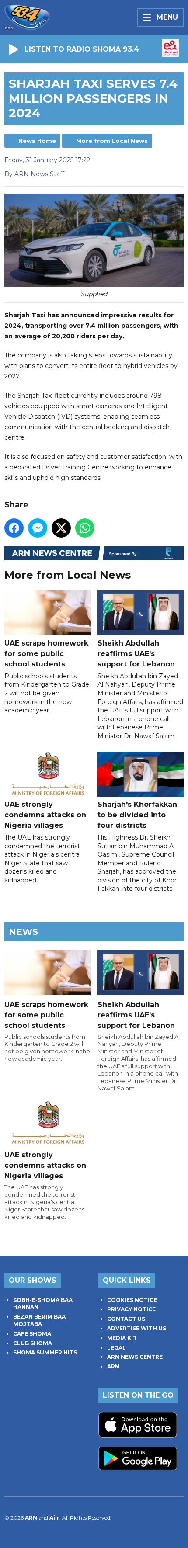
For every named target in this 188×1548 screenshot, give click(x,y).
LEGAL (116, 1347)
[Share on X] (61, 528)
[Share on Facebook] (14, 528)
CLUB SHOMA (32, 1343)
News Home (37, 140)
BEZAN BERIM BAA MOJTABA (39, 1320)
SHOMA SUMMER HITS (45, 1352)
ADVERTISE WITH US (136, 1328)
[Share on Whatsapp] (84, 528)
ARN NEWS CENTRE (135, 1357)
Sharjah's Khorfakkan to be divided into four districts (137, 814)
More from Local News (112, 140)
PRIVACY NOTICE (131, 1309)
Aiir (54, 1517)
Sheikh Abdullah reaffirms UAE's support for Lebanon (136, 653)
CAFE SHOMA (32, 1333)
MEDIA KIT (122, 1338)
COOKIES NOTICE (132, 1300)
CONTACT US (126, 1318)
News (23, 932)
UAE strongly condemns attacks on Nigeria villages (45, 814)
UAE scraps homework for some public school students (46, 653)
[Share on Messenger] (37, 528)
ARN (113, 1366)
